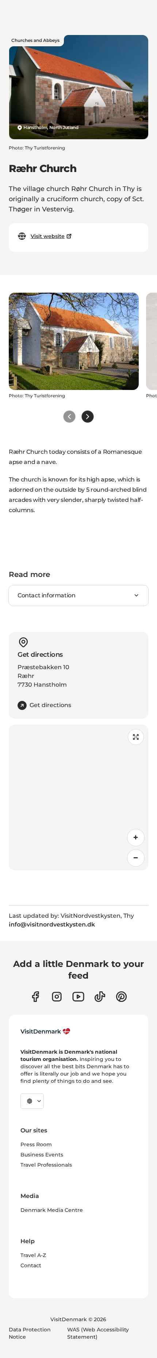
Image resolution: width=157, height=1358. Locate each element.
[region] (78, 797)
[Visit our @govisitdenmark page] (99, 996)
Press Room (36, 1144)
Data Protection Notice (30, 1333)
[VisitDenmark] (45, 1031)
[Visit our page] (56, 996)
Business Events (41, 1154)
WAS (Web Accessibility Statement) (98, 1333)
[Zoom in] (136, 837)
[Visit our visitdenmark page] (78, 996)
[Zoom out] (136, 858)
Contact (30, 1265)
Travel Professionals (46, 1165)
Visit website (48, 236)
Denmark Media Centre (51, 1210)
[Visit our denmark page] (35, 996)
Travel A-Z (33, 1255)
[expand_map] (136, 737)
